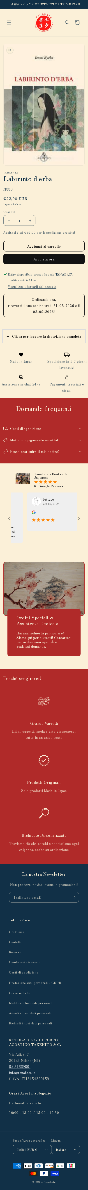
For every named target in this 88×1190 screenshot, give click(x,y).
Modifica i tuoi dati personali (31, 1003)
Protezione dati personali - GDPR (35, 982)
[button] (9, 22)
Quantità (9, 212)
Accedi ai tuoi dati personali (30, 1013)
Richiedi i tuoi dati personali (30, 1023)
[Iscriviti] (74, 897)
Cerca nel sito (19, 992)
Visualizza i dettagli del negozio (32, 286)
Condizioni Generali (24, 962)
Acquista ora (44, 259)
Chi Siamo (16, 931)
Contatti (15, 941)
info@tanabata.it (22, 1072)
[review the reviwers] (26, 513)
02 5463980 (19, 1066)
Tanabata (50, 1181)
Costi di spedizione (23, 972)
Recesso (15, 952)
